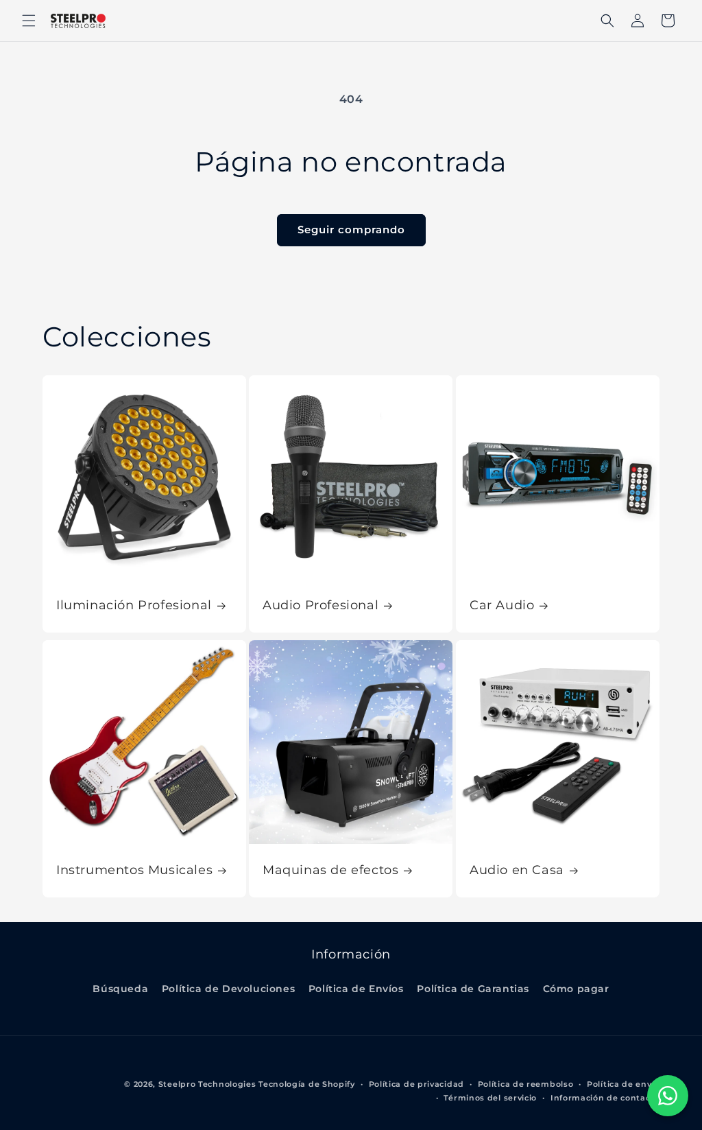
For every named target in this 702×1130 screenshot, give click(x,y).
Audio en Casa (517, 870)
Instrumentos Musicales (134, 870)
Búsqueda (120, 988)
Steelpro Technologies (207, 1084)
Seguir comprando (351, 229)
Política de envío (623, 1084)
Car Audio (502, 605)
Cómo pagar (576, 988)
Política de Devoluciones (228, 988)
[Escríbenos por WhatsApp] (667, 1095)
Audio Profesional (320, 605)
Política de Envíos (356, 988)
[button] (29, 20)
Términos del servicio (490, 1098)
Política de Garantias (473, 988)
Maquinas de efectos (330, 870)
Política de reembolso (526, 1084)
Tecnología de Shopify (306, 1084)
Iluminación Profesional (134, 605)
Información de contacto (604, 1098)
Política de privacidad (416, 1084)
